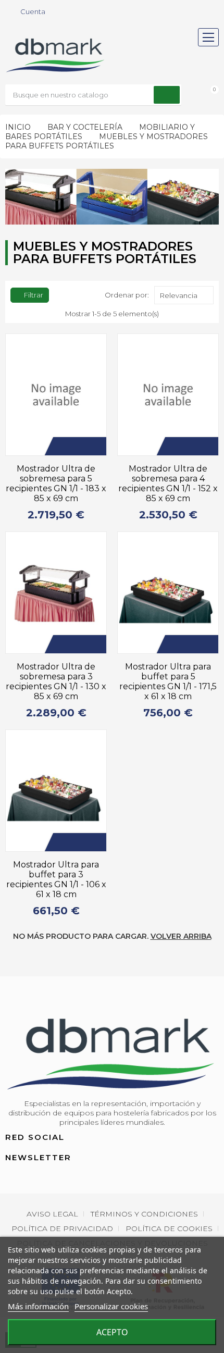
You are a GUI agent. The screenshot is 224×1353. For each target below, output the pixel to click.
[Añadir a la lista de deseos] (77, 446)
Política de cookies (169, 1228)
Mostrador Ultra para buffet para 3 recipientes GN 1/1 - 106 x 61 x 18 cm (56, 879)
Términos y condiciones (144, 1214)
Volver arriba (181, 936)
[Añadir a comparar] (93, 446)
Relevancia (178, 295)
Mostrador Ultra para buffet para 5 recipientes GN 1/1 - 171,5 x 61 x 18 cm (168, 681)
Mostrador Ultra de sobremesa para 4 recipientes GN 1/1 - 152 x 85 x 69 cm (168, 483)
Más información (38, 1306)
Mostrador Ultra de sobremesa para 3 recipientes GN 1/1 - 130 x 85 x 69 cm (56, 681)
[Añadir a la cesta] (62, 446)
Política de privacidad (62, 1228)
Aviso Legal (52, 1214)
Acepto (112, 1332)
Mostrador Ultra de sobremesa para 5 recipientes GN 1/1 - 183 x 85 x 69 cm (56, 483)
